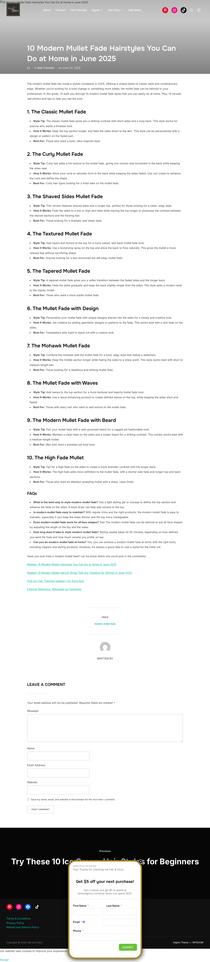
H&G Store (134, 10)
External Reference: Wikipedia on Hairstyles (54, 589)
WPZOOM (197, 942)
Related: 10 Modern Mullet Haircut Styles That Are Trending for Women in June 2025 (79, 572)
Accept (4, 959)
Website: (32, 782)
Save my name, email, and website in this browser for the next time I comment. (73, 799)
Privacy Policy (15, 923)
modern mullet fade (105, 623)
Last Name (112, 905)
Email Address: (36, 765)
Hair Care (114, 10)
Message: (33, 710)
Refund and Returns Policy (23, 927)
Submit (128, 947)
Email (76, 922)
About (47, 10)
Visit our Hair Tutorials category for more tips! (55, 581)
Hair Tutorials (79, 10)
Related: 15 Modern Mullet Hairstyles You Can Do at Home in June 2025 (71, 564)
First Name (79, 905)
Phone (77, 930)
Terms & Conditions (19, 918)
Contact (61, 10)
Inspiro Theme (180, 942)
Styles (96, 10)
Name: (31, 748)
